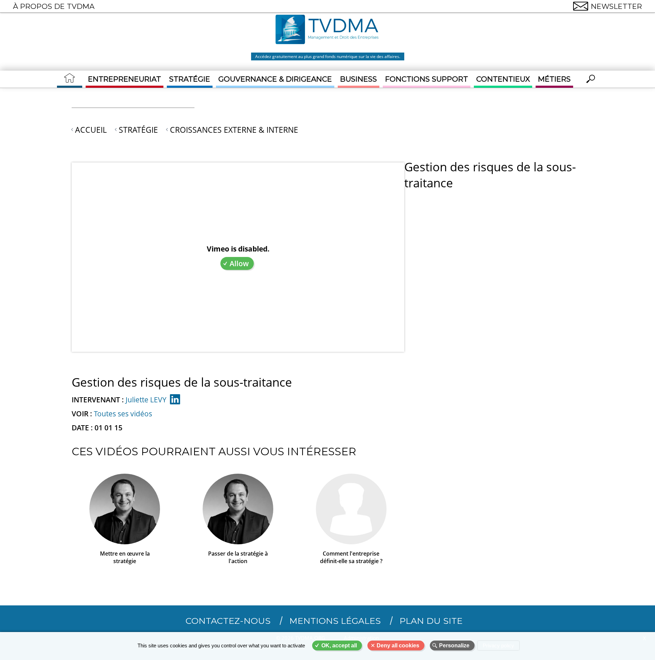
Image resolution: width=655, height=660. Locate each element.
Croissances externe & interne (234, 129)
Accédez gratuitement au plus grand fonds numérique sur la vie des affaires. (327, 56)
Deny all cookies (398, 645)
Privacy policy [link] (498, 645)
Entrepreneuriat (124, 79)
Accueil (91, 129)
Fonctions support (426, 79)
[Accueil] (327, 30)
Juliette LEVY (146, 399)
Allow (239, 263)
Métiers (554, 79)
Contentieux (503, 79)
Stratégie (189, 79)
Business (358, 79)
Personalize (454, 645)
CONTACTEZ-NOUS (228, 621)
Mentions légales (335, 621)
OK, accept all (339, 645)
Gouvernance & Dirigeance (275, 79)
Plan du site (431, 621)
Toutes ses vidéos (123, 413)
